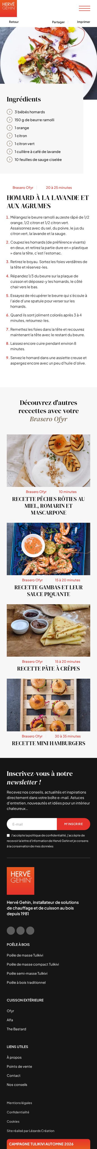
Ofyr (10, 1010)
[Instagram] (20, 931)
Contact (14, 1075)
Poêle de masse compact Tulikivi (33, 964)
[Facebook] (11, 931)
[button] (79, 22)
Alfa (10, 1020)
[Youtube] (30, 931)
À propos (14, 1057)
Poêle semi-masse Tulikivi (27, 973)
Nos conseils (17, 1084)
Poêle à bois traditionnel (26, 982)
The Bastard (16, 1029)
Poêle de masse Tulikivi (25, 955)
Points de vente (19, 1066)
